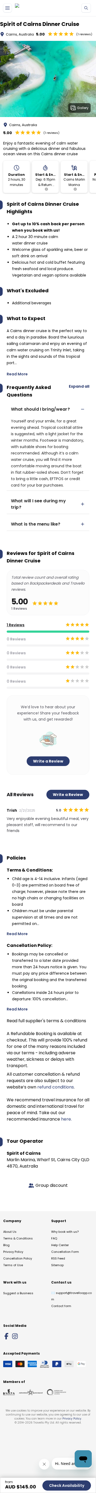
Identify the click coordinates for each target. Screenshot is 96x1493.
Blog (6, 1245)
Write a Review (48, 761)
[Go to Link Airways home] (29, 8)
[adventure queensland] (31, 1392)
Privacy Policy (13, 1252)
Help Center (60, 1245)
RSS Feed (58, 1258)
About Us (10, 1232)
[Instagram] (15, 1336)
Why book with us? (65, 1232)
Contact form (61, 1306)
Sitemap (57, 1265)
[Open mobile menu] (7, 8)
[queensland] (56, 1392)
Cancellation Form (65, 1252)
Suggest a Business (18, 1293)
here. (66, 1119)
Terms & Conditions (18, 1238)
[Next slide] (91, 80)
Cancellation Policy (17, 1258)
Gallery (83, 108)
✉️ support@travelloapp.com (71, 1296)
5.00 (40, 34)
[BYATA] (9, 1392)
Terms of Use (13, 1265)
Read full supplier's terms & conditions (46, 1021)
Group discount (51, 1185)
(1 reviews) (84, 34)
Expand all (79, 386)
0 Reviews (16, 639)
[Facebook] (6, 1336)
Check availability (66, 1485)
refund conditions (55, 1087)
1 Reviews (16, 625)
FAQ (54, 1238)
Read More (17, 374)
